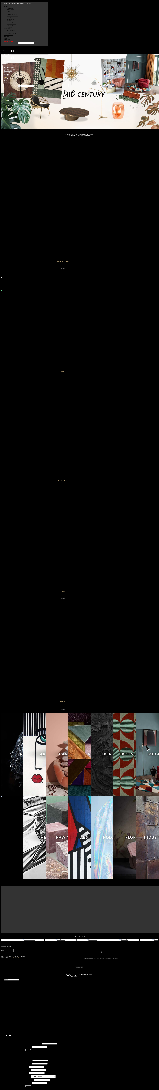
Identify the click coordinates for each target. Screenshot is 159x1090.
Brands (6, 6)
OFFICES (46, 82)
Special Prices (8, 1031)
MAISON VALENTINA (12, 14)
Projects (7, 36)
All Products (9, 67)
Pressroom (7, 1029)
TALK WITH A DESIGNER (98, 958)
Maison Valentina (12, 1004)
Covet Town (10, 1021)
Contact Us (115, 958)
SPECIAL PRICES (8, 41)
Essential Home (11, 1013)
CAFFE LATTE (10, 19)
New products (9, 69)
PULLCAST (9, 27)
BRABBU (9, 20)
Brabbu (9, 1010)
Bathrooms (8, 79)
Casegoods (8, 71)
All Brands (10, 8)
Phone (27, 1073)
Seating (7, 72)
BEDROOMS (40, 82)
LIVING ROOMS (13, 82)
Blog (5, 38)
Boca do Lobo (11, 999)
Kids (5, 77)
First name (28, 1060)
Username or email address (33, 1043)
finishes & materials (88, 958)
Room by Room (8, 35)
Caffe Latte (10, 1009)
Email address (29, 1080)
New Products (8, 996)
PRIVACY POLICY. (17, 957)
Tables (6, 74)
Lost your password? (31, 1054)
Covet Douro (11, 30)
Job (26, 1066)
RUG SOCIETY (10, 25)
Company (28, 1070)
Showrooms (8, 28)
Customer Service (109, 958)
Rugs (5, 80)
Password (28, 1046)
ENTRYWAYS (7, 82)
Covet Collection (12, 1006)
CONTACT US (12, 3)
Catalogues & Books (10, 33)
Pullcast (9, 1017)
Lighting (7, 75)
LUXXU (9, 11)
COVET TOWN (10, 31)
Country (28, 1076)
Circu (8, 1002)
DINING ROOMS (21, 82)
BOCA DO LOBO (11, 9)
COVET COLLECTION (12, 16)
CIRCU (8, 13)
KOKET (9, 17)
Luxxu (9, 1001)
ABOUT (6, 3)
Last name (28, 1063)
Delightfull (10, 1012)
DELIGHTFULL (10, 22)
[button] (4, 910)
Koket (9, 1007)
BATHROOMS (35, 82)
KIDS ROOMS (28, 82)
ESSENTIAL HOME (11, 24)
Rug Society (10, 1015)
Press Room (7, 39)
